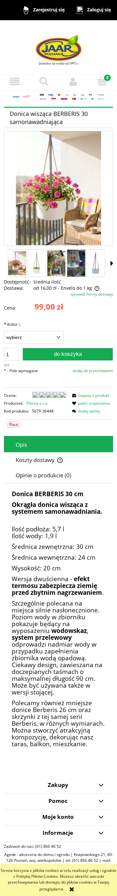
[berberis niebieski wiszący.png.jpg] (56, 263)
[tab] (58, 444)
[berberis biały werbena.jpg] (17, 263)
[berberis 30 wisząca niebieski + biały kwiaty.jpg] (76, 263)
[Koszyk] (102, 81)
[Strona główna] (58, 46)
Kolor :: (12, 324)
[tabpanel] (58, 619)
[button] (14, 82)
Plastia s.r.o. (37, 403)
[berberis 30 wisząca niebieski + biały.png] (96, 263)
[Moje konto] (73, 82)
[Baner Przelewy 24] (58, 96)
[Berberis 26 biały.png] (37, 263)
